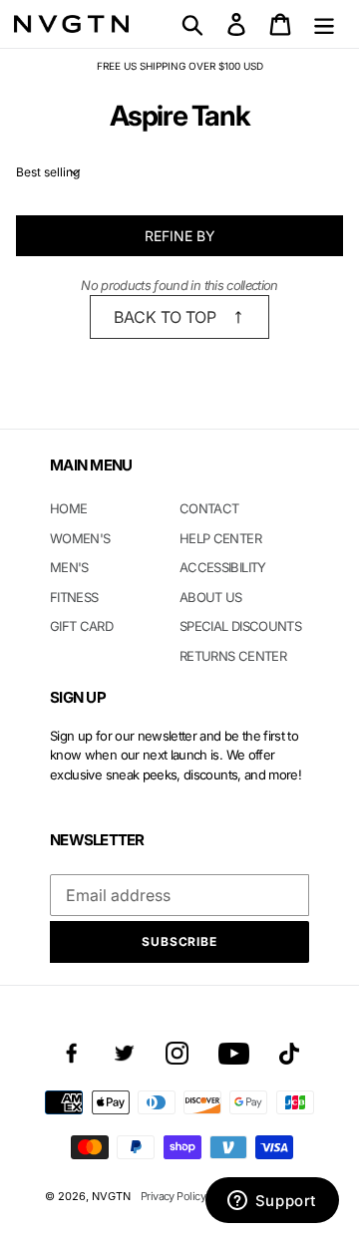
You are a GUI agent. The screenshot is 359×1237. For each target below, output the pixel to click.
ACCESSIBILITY (223, 567)
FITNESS (74, 597)
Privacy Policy (173, 1196)
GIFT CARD (81, 626)
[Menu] (324, 24)
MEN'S (69, 567)
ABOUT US (211, 597)
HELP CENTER (220, 538)
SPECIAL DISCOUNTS (240, 626)
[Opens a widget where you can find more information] (271, 1202)
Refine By (180, 235)
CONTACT (209, 508)
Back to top (165, 317)
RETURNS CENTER (233, 656)
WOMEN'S (80, 538)
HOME (68, 508)
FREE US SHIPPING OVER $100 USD (180, 66)
